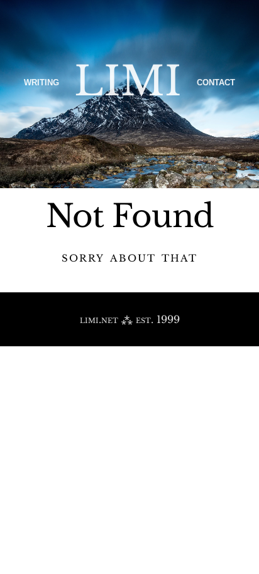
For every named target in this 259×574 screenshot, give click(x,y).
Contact (216, 81)
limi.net (99, 319)
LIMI (128, 81)
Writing (41, 81)
